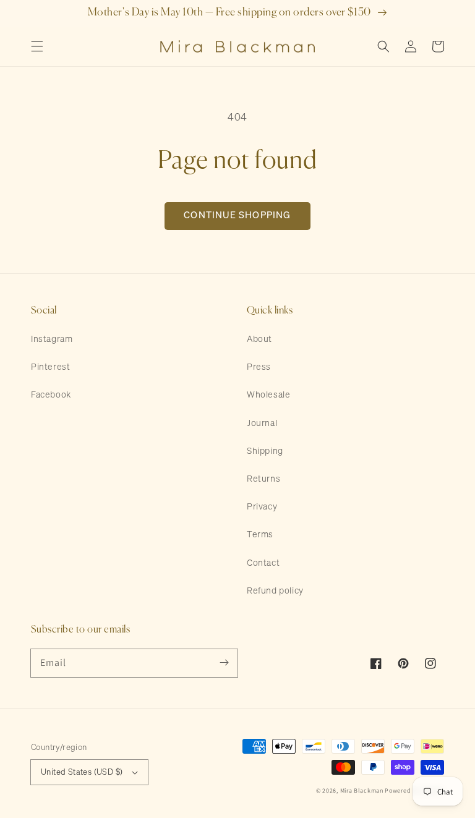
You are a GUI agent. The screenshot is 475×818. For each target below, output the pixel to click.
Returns (263, 479)
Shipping (265, 451)
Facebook (51, 395)
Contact (263, 563)
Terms (260, 534)
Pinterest (50, 367)
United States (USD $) (81, 773)
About (259, 339)
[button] (37, 46)
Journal (262, 423)
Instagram (51, 339)
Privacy (262, 507)
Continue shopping (237, 215)
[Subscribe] (224, 662)
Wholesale (268, 395)
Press (259, 367)
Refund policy (275, 591)
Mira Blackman (361, 790)
